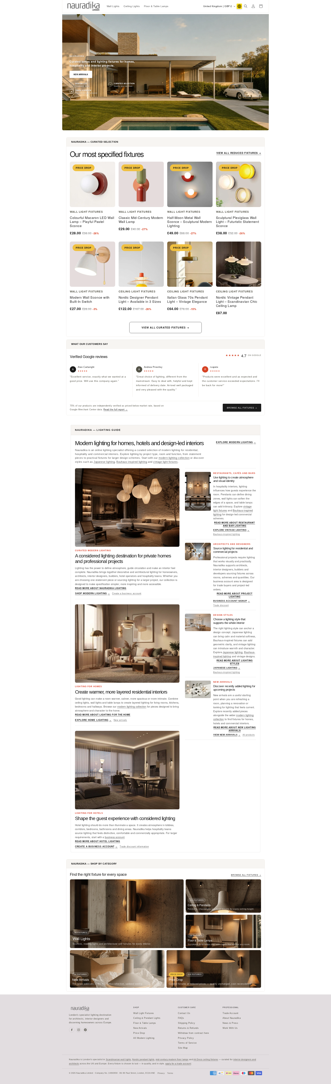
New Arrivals (81, 74)
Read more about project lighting (235, 595)
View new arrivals (226, 735)
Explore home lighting (93, 720)
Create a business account (126, 593)
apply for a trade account (178, 1063)
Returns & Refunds (188, 1028)
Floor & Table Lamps (144, 1023)
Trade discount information (134, 846)
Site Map (183, 1048)
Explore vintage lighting (231, 530)
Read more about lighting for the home (102, 714)
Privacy (161, 1073)
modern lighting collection (174, 458)
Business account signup (231, 601)
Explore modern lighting (236, 442)
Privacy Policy (186, 1038)
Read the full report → (115, 409)
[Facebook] (71, 1030)
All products (249, 735)
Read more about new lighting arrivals (234, 729)
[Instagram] (78, 1030)
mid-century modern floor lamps (172, 1059)
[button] (245, 6)
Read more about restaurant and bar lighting (234, 524)
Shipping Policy (186, 1023)
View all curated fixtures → (165, 327)
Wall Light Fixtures (143, 1013)
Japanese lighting (104, 461)
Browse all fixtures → (242, 407)
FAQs (181, 1018)
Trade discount (221, 605)
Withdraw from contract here (193, 1033)
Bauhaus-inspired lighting (131, 461)
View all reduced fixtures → (238, 153)
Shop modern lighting (92, 593)
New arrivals (120, 720)
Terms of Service (187, 1043)
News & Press (230, 1023)
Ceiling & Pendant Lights (146, 1018)
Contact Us (184, 1013)
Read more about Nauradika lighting (100, 588)
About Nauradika (232, 1018)
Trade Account (230, 1013)
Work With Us (230, 1028)
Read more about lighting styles (235, 662)
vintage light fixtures (165, 461)
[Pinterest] (85, 1030)
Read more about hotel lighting (97, 841)
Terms (170, 1073)
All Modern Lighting (143, 1038)
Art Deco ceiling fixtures (205, 1059)
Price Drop (139, 1033)
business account (115, 837)
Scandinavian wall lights (118, 1059)
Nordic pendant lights (143, 1059)
